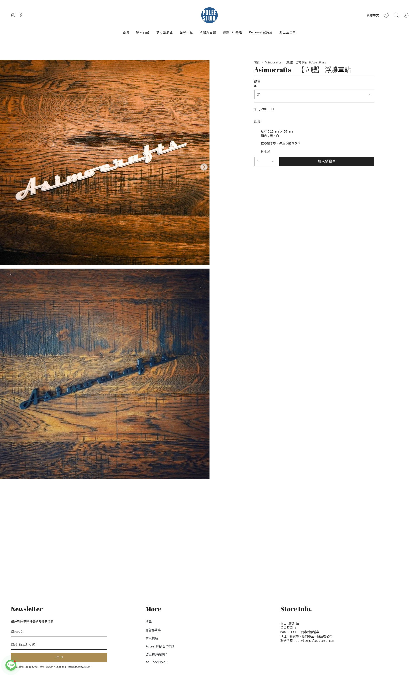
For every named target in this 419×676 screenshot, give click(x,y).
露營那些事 (153, 630)
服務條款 (85, 667)
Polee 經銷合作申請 (160, 646)
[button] (143, 32)
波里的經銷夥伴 (156, 654)
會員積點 (152, 638)
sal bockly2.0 (157, 662)
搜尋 (149, 621)
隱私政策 (72, 667)
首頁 (256, 62)
